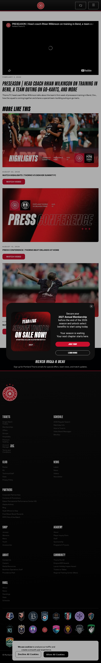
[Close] (91, 306)
